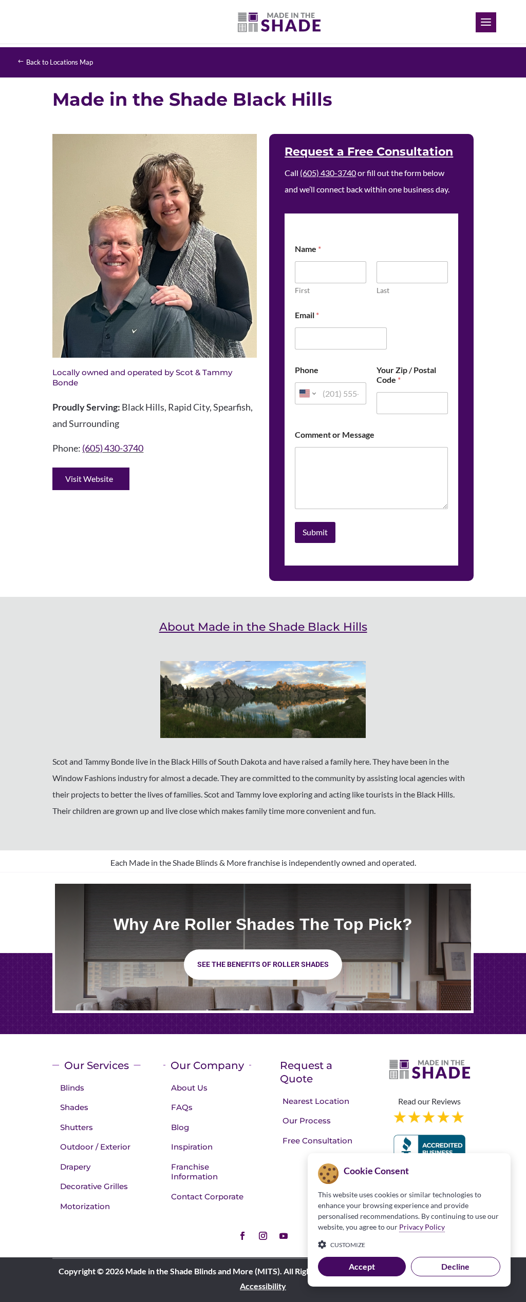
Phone (306, 370)
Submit (315, 532)
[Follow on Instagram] (263, 1236)
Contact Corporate (207, 1196)
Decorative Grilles (94, 1186)
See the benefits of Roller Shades (263, 964)
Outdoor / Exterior (95, 1147)
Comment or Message (334, 434)
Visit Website (89, 478)
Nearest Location (316, 1101)
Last (383, 290)
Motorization (85, 1206)
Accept (362, 1266)
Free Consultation (317, 1140)
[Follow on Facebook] (242, 1236)
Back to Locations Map (59, 62)
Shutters (76, 1127)
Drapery (75, 1167)
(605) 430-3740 (112, 448)
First (302, 290)
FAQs (182, 1107)
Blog (180, 1127)
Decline (455, 1266)
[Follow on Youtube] (283, 1236)
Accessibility (263, 1286)
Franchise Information (194, 1172)
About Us (189, 1088)
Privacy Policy (422, 1226)
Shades (74, 1107)
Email (307, 315)
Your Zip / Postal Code (406, 374)
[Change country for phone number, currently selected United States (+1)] (307, 393)
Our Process (307, 1120)
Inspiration (192, 1147)
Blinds (72, 1088)
